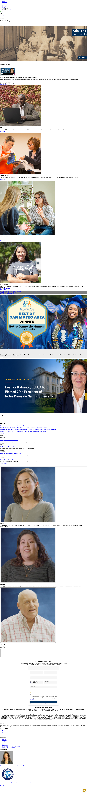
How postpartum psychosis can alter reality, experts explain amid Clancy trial (16, 765)
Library (3, 7)
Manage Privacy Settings (4, 785)
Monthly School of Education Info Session (9, 440)
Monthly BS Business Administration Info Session (10, 453)
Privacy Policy (32, 699)
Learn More (2, 179)
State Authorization (5, 745)
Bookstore (4, 742)
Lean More (2, 357)
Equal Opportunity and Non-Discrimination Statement (11, 746)
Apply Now (4, 739)
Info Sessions (4, 6)
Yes (32, 692)
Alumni (3, 1)
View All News (3, 433)
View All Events (3, 463)
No (32, 694)
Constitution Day (5, 744)
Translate (9, 9)
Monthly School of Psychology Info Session (9, 446)
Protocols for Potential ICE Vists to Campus (9, 747)
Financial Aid (4, 5)
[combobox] (36, 682)
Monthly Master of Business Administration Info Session (12, 459)
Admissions (4, 16)
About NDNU (4, 2)
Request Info (4, 740)
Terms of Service (52, 703)
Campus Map (4, 743)
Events (3, 4)
